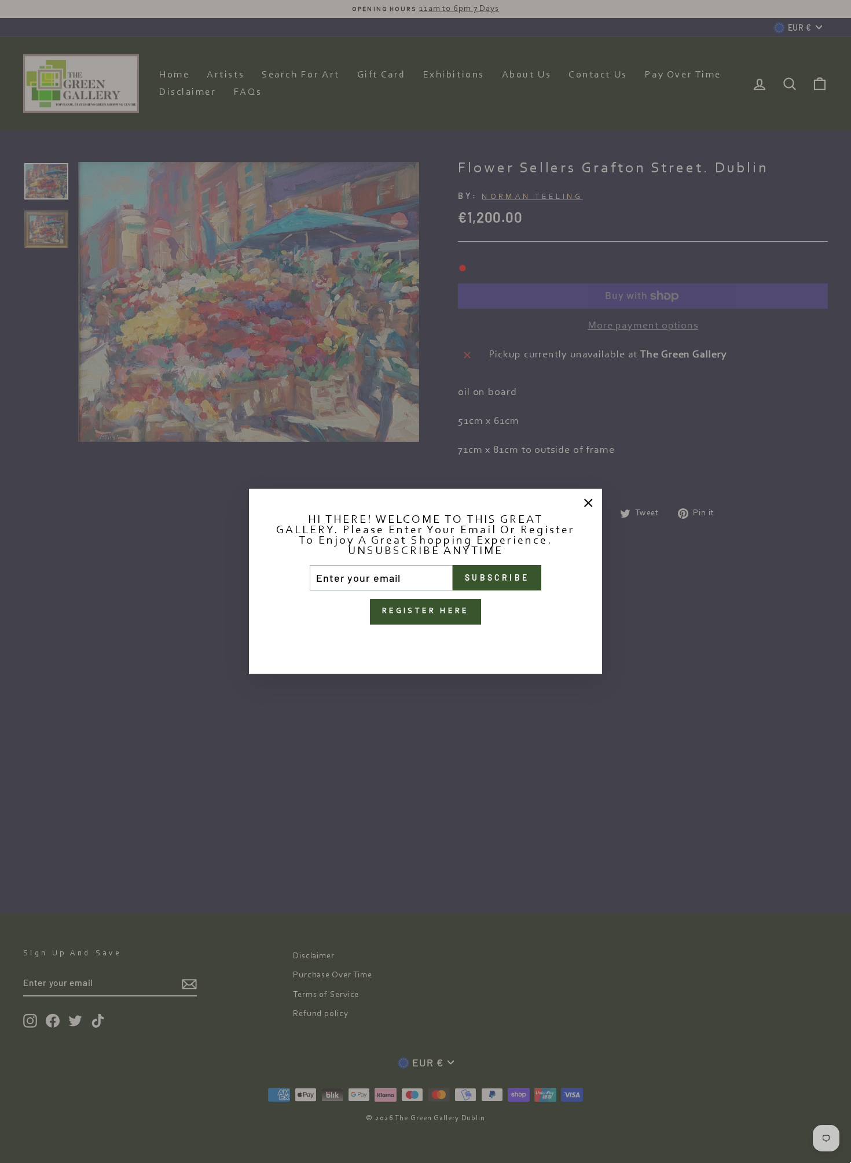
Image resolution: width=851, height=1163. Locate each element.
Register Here (425, 612)
